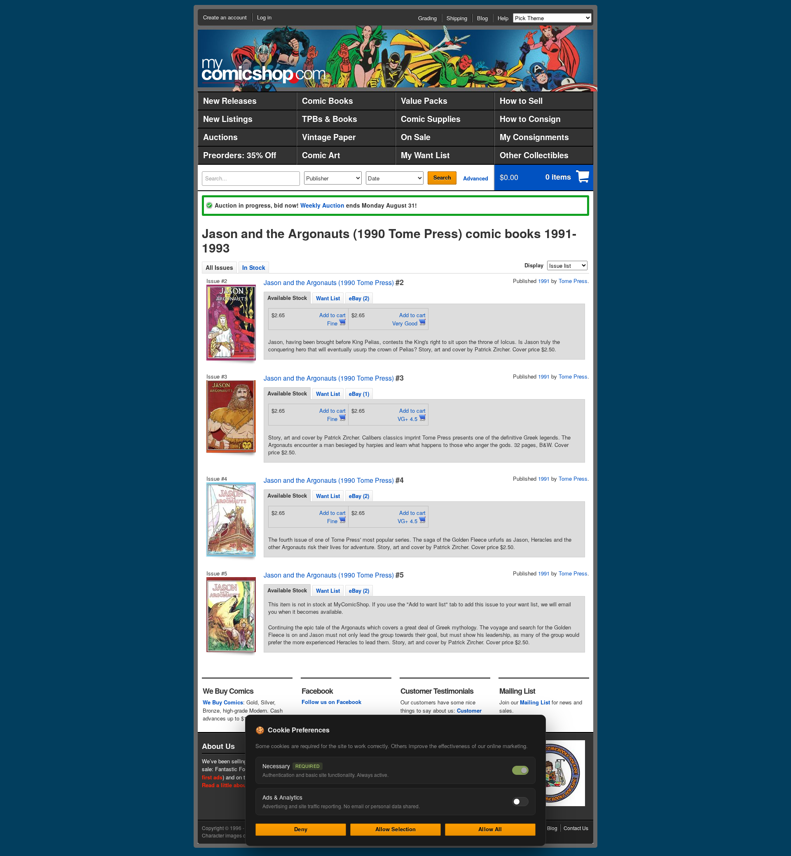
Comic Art (321, 155)
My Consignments (534, 137)
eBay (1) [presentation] (359, 394)
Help (503, 18)
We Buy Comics (223, 702)
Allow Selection (395, 829)
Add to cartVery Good (409, 319)
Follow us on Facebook (331, 702)
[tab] (287, 298)
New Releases (230, 100)
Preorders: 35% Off (239, 155)
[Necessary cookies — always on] (520, 770)
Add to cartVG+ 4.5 (412, 415)
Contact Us (576, 827)
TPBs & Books (329, 118)
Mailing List (535, 702)
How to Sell (521, 100)
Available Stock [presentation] (287, 298)
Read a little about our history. (240, 785)
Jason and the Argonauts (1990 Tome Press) (329, 282)
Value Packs (424, 100)
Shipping (457, 18)
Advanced (475, 178)
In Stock (253, 267)
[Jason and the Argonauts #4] (230, 519)
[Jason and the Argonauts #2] (230, 322)
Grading (427, 18)
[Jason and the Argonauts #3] (230, 416)
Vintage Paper (329, 137)
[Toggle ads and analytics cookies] (520, 801)
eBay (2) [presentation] (359, 298)
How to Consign (530, 118)
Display (533, 265)
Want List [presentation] (328, 298)
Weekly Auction (322, 205)
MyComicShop (263, 71)
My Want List (425, 155)
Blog (482, 18)
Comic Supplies (431, 118)
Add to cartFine (332, 319)
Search (442, 177)
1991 (544, 281)
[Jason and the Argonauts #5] (230, 614)
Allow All (490, 829)
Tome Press (573, 281)
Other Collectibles (534, 155)
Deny (300, 829)
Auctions (220, 137)
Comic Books (327, 100)
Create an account (225, 17)
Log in (264, 17)
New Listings (228, 118)
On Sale (416, 137)
